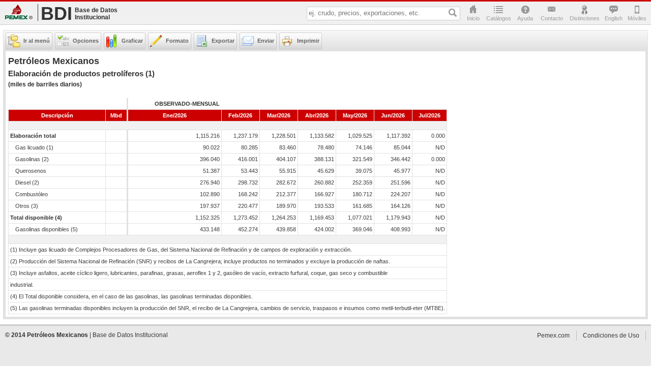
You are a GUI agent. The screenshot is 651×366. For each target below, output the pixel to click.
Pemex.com (19, 12)
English (614, 18)
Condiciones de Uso (611, 335)
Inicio (473, 18)
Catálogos (498, 18)
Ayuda (525, 18)
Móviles (636, 18)
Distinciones (585, 18)
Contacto (552, 18)
